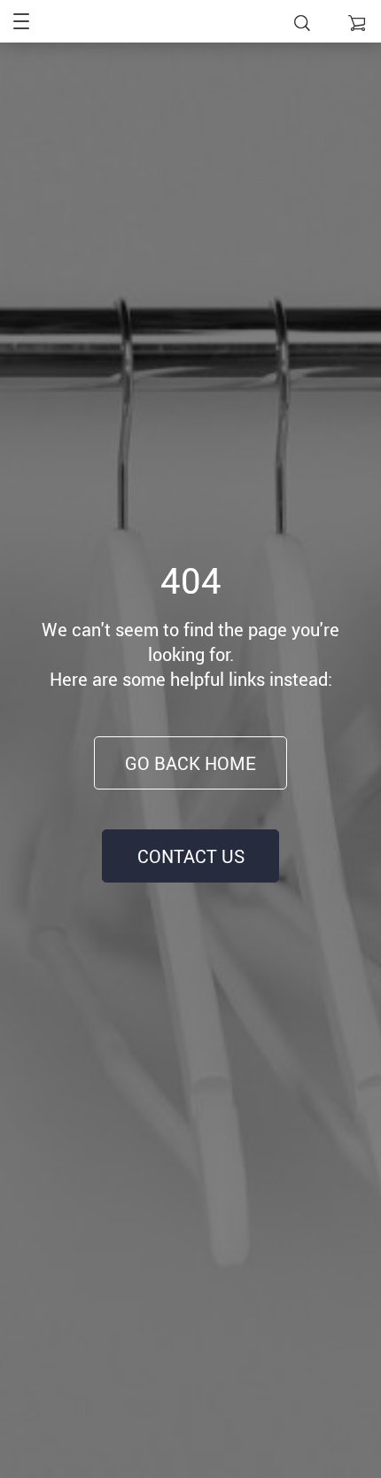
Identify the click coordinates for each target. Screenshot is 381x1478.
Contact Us (191, 856)
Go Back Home (190, 763)
